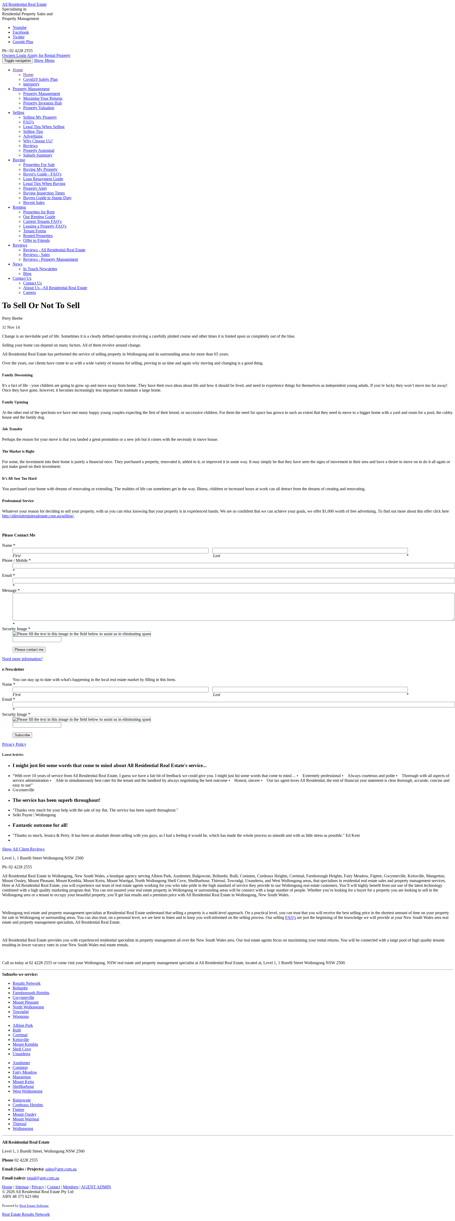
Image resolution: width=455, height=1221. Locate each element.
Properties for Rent (39, 212)
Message (11, 590)
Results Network (27, 983)
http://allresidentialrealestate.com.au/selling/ (38, 516)
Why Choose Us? (38, 141)
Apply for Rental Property (49, 55)
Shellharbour (23, 1086)
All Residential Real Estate (24, 4)
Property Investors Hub (42, 103)
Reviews (30, 145)
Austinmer (21, 1062)
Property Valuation (38, 108)
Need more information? (22, 659)
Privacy (38, 1187)
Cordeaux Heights (28, 1105)
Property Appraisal (38, 150)
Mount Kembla (25, 1044)
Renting (19, 207)
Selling (18, 112)
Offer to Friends (36, 240)
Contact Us (32, 283)
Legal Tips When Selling (44, 126)
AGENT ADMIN (96, 1187)
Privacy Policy (14, 744)
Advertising (33, 136)
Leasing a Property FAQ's (44, 226)
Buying (19, 160)
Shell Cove (22, 1049)
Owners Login (14, 55)
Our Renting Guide (39, 216)
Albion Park (23, 1025)
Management (31, 89)
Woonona (21, 1016)
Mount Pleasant (25, 1002)
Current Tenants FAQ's (42, 221)
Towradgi (21, 1011)
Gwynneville (23, 997)
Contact (22, 278)
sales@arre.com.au (61, 1169)
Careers (29, 292)
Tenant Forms (34, 231)
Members (70, 1187)
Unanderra (21, 1054)
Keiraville (21, 1039)
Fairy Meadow (25, 1072)
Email (8, 575)
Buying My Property (40, 169)
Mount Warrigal (26, 1119)
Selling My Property (40, 117)
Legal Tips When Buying (44, 183)
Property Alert (35, 188)
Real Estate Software (34, 1206)
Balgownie (22, 1100)
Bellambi (20, 988)
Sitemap (22, 1187)
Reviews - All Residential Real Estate (54, 250)
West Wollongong (27, 1091)
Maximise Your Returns (42, 98)
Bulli (17, 1030)
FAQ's (28, 122)
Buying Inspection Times (44, 193)
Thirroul (19, 1124)
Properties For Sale (39, 164)
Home (18, 70)
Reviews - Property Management (50, 259)
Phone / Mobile (16, 560)
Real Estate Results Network (26, 1214)
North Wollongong (28, 1007)
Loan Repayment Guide (43, 179)
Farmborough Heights (31, 992)
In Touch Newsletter (40, 269)
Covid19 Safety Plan (40, 79)
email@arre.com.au (43, 1178)
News (17, 264)
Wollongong (23, 1128)
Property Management (41, 93)
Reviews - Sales (36, 254)
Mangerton (22, 1077)
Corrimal (20, 1035)
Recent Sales (33, 202)
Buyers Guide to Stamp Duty (47, 198)
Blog (27, 273)
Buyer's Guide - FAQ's (42, 174)
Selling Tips (33, 131)
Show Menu (44, 60)
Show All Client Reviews (23, 849)
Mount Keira (23, 1081)
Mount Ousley (25, 1114)
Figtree (18, 1109)
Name (8, 545)
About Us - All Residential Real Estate (55, 288)
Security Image (16, 629)
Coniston (20, 1067)
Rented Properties (38, 235)
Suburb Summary (37, 155)
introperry (31, 84)
